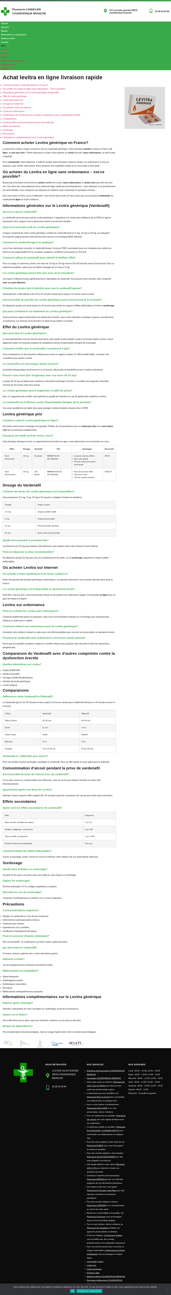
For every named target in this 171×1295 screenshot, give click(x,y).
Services (5, 27)
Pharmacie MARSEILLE (97, 1179)
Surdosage (8, 130)
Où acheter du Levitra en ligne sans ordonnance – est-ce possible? (34, 89)
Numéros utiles (8, 38)
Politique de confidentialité (89, 1291)
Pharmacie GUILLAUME (97, 1108)
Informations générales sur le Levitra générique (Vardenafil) (31, 92)
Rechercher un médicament (13, 35)
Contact (4, 42)
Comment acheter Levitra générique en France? (25, 85)
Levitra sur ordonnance (13, 111)
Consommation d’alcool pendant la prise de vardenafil (28, 122)
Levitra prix (91, 1265)
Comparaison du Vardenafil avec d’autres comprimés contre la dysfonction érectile (41, 115)
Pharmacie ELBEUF (95, 1146)
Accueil (4, 23)
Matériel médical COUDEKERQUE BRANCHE (106, 1276)
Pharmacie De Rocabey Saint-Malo (101, 1190)
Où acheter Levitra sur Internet (17, 107)
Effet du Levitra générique (15, 96)
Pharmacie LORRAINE (96, 1205)
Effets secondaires (11, 126)
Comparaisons (10, 119)
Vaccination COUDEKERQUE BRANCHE (104, 1078)
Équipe (4, 31)
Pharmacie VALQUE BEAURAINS (101, 1157)
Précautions (8, 134)
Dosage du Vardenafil (13, 104)
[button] (67, 46)
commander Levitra (95, 1262)
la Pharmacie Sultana (113, 1235)
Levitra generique (94, 1269)
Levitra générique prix (13, 100)
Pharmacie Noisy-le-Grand (98, 1097)
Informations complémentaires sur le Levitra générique (28, 137)
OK (72, 1291)
